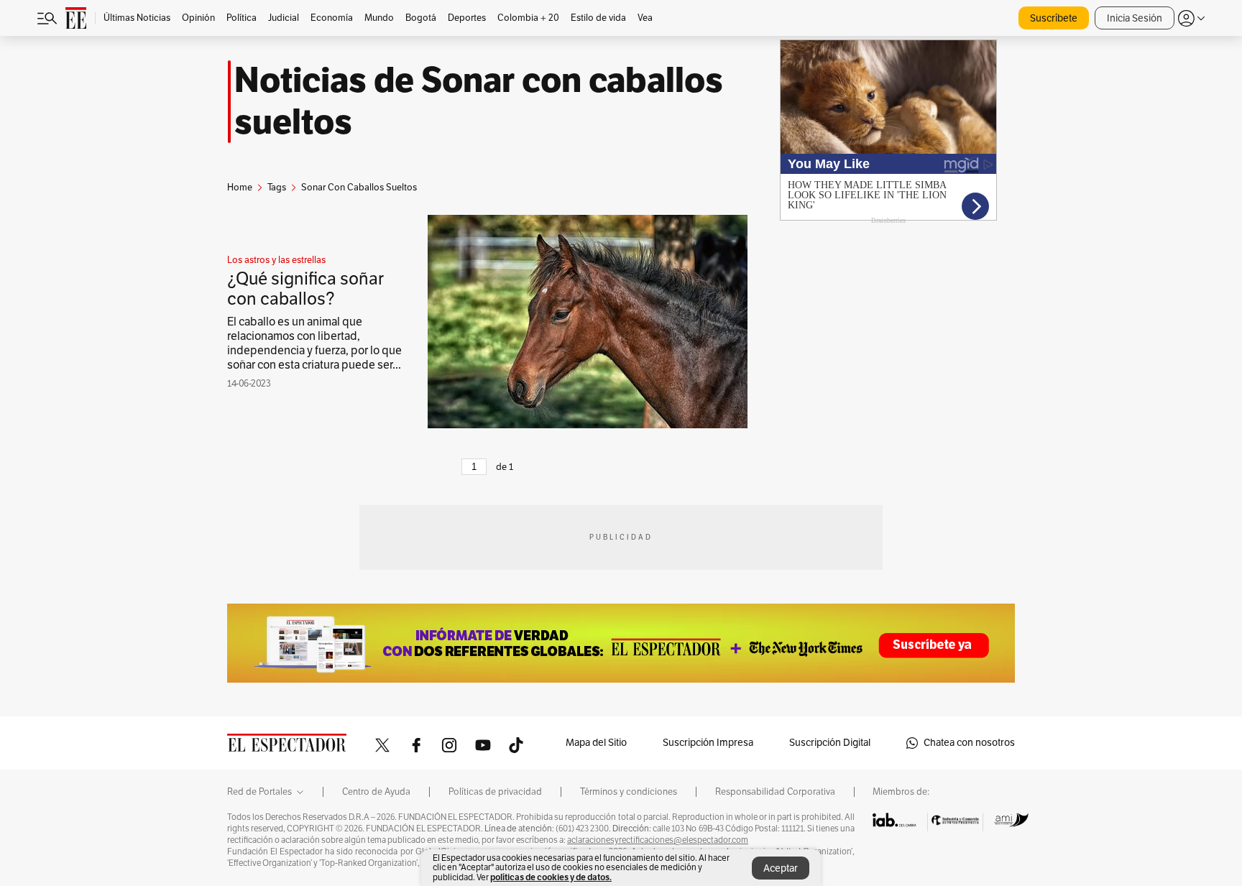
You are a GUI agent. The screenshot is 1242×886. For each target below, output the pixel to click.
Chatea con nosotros (969, 743)
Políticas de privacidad (495, 792)
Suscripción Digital (829, 743)
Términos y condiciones (628, 792)
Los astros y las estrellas (276, 260)
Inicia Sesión (1134, 18)
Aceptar (780, 868)
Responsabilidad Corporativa (775, 792)
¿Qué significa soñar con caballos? (305, 289)
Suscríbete (1053, 18)
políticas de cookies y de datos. (551, 877)
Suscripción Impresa (708, 743)
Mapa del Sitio (596, 743)
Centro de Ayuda (376, 792)
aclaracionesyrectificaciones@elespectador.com (657, 840)
